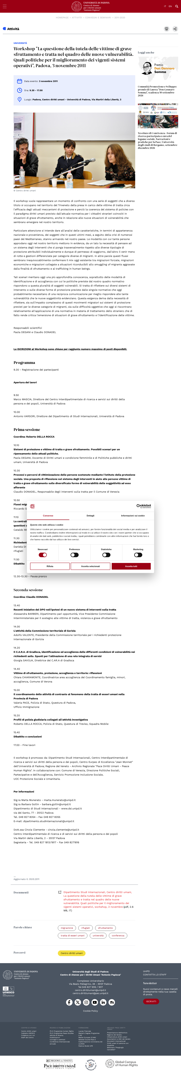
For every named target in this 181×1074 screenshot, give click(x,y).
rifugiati (85, 928)
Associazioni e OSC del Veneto (118, 1039)
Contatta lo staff (154, 974)
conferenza (118, 935)
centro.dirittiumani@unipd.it (90, 990)
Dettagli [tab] (90, 515)
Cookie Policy (90, 1011)
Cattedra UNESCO (28, 1033)
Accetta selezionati (90, 566)
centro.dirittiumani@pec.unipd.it (90, 993)
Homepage (62, 17)
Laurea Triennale (84, 1031)
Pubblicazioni (55, 1037)
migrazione (67, 928)
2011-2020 (119, 17)
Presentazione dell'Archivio (117, 1033)
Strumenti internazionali (116, 1041)
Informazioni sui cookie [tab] (133, 515)
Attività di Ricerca (56, 1035)
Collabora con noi (28, 1035)
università (20, 43)
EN (170, 6)
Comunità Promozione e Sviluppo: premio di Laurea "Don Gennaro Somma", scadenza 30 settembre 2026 (157, 91)
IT (165, 6)
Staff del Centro (27, 1037)
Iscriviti (151, 1001)
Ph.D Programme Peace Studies (62, 1033)
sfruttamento (105, 928)
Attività (77, 17)
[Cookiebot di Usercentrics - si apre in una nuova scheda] (138, 506)
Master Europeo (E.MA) (87, 1037)
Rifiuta (50, 566)
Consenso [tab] (48, 515)
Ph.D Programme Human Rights (62, 1031)
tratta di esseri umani (72, 935)
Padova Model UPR (85, 1046)
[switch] (75, 555)
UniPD (146, 971)
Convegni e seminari (98, 17)
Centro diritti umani (72, 953)
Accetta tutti (131, 566)
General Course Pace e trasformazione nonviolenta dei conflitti (90, 1042)
